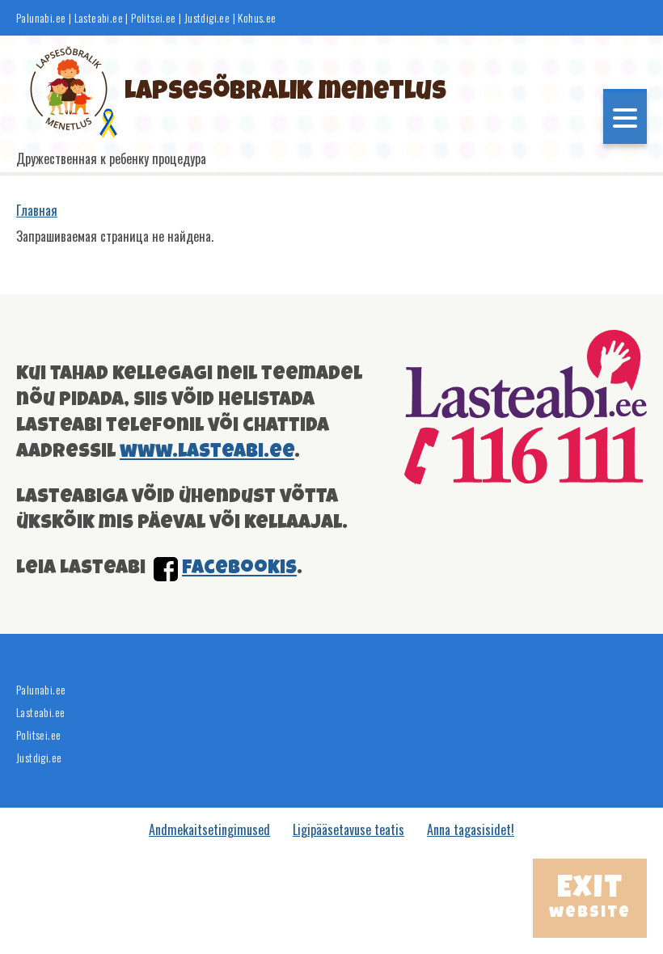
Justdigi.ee (208, 17)
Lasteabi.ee (98, 17)
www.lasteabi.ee (207, 452)
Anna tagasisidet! (470, 829)
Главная (36, 210)
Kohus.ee (257, 17)
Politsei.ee (153, 17)
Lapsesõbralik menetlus (285, 93)
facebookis (239, 569)
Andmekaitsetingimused (209, 829)
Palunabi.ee (40, 17)
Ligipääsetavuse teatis (348, 829)
